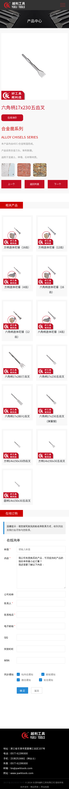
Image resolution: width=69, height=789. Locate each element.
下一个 (57, 184)
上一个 (11, 184)
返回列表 (34, 184)
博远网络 (34, 787)
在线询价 (12, 118)
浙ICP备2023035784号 (14, 782)
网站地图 (45, 787)
